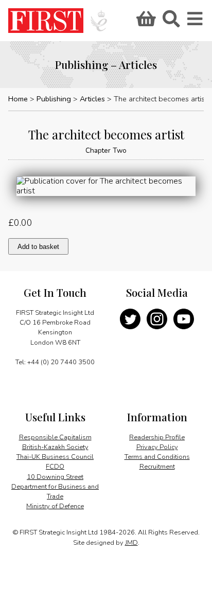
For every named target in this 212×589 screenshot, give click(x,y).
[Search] (171, 22)
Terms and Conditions (157, 456)
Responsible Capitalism (55, 437)
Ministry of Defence (55, 506)
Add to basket (38, 247)
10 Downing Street (55, 476)
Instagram (157, 319)
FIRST (45, 20)
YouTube (183, 319)
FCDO (55, 466)
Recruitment (157, 466)
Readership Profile (157, 437)
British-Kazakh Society (55, 447)
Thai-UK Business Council (55, 456)
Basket (144, 22)
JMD (131, 542)
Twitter (130, 319)
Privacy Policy (157, 447)
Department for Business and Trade (55, 491)
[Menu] (195, 22)
